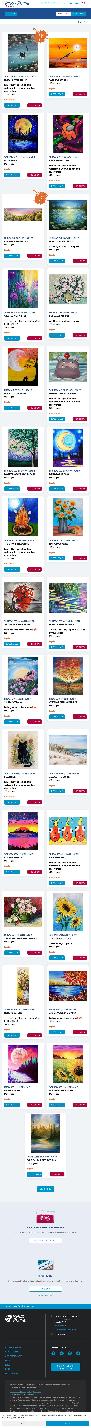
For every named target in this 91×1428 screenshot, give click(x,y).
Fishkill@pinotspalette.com (65, 1329)
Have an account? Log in (45, 1295)
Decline (23, 1424)
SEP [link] (80, 21)
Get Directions (60, 1325)
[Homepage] (25, 1318)
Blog (7, 1369)
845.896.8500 (60, 1334)
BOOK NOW (34, 105)
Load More (45, 1189)
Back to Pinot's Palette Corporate (21, 1306)
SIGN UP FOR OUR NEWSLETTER (65, 1367)
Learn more (21, 1418)
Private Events (12, 1352)
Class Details (12, 105)
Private (78, 14)
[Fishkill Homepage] (17, 3)
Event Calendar (13, 1347)
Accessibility (37, 1392)
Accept (68, 1424)
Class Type (11, 14)
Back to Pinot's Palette (50, 3)
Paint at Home (12, 1373)
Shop (7, 1365)
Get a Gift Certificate (45, 1240)
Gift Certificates (13, 1356)
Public (63, 14)
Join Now (45, 1289)
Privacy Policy (26, 1392)
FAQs (7, 1360)
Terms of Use (15, 1392)
